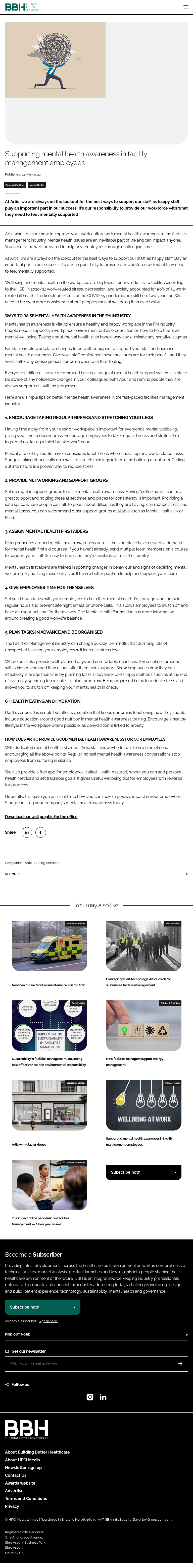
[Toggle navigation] (186, 7)
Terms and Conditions (26, 1498)
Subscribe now (125, 1172)
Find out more (17, 1334)
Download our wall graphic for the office (41, 816)
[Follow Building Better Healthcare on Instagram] (90, 1398)
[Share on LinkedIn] (27, 832)
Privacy (12, 1506)
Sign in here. (48, 1321)
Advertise (14, 1490)
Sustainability (173, 923)
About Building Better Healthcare (37, 1452)
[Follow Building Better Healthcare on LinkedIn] (103, 1398)
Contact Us (15, 1475)
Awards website (20, 1483)
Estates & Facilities (15, 185)
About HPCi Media (22, 1460)
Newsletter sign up (23, 1467)
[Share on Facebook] (40, 832)
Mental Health (37, 185)
